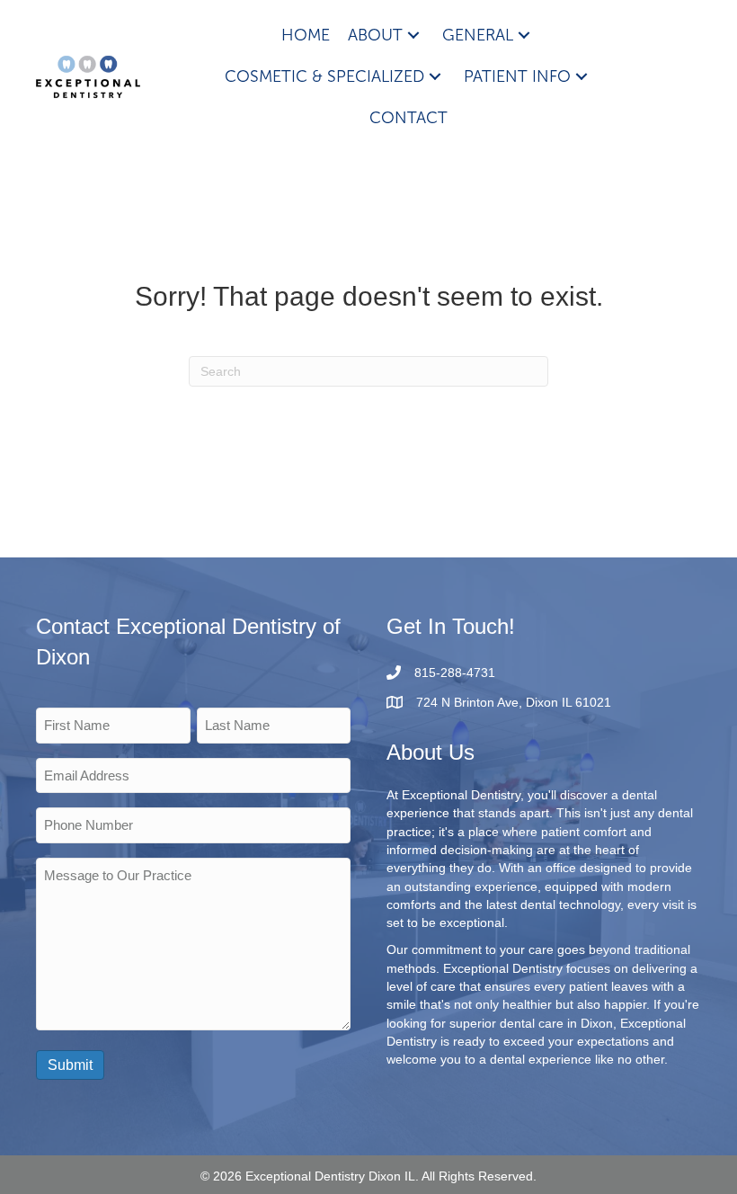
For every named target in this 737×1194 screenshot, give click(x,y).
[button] (413, 35)
